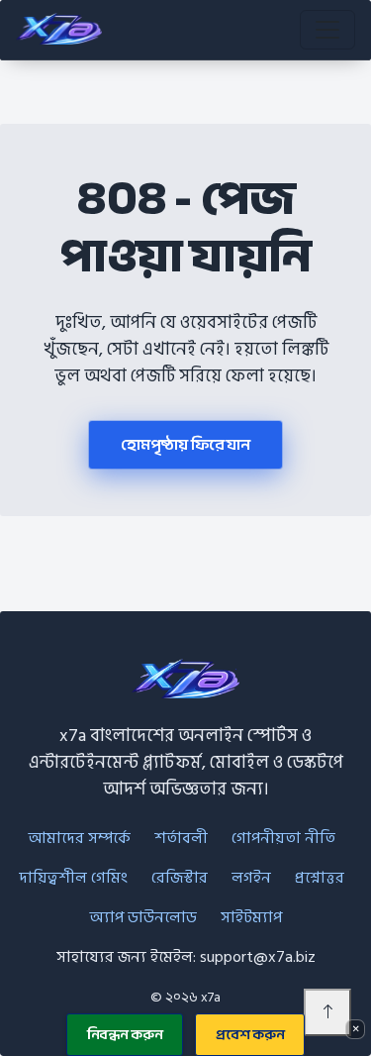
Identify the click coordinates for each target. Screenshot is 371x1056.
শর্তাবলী (181, 838)
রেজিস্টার (179, 878)
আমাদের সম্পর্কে (79, 838)
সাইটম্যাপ (251, 917)
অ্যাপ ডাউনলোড (143, 917)
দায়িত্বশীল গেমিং (73, 878)
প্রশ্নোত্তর (319, 878)
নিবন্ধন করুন (125, 1034)
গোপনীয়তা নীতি (283, 838)
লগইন (251, 878)
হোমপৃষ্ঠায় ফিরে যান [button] (185, 445)
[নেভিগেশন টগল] (327, 30)
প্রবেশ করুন (250, 1034)
